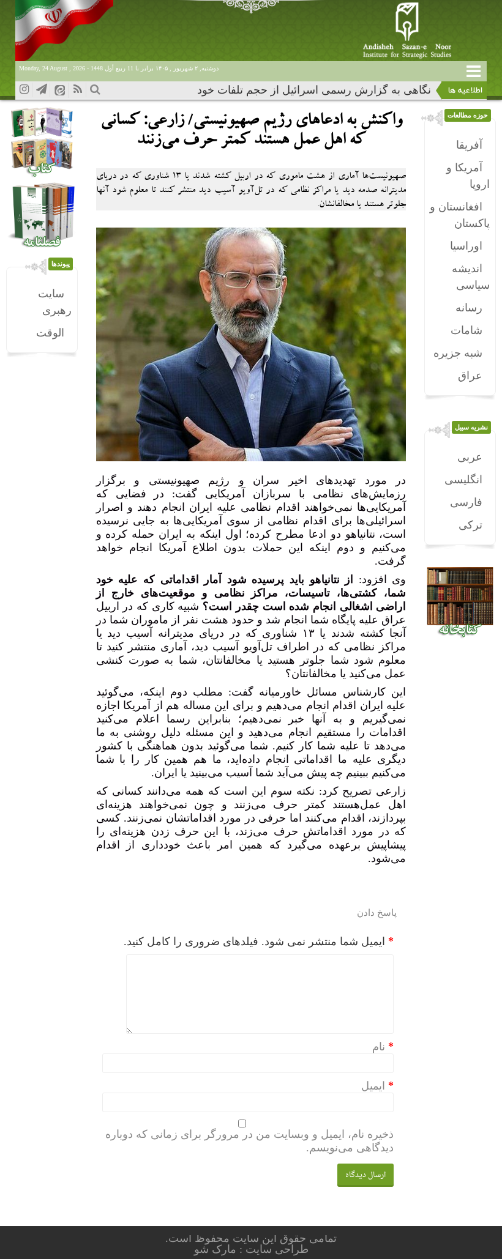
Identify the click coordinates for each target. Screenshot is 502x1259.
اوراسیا (466, 246)
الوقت (50, 333)
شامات (466, 330)
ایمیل (373, 1086)
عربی (469, 457)
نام (378, 1047)
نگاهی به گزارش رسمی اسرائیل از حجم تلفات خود (314, 90)
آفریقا (469, 145)
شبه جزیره (457, 353)
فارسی (466, 502)
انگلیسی (463, 480)
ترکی (470, 525)
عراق (470, 376)
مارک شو (216, 1249)
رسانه (468, 308)
